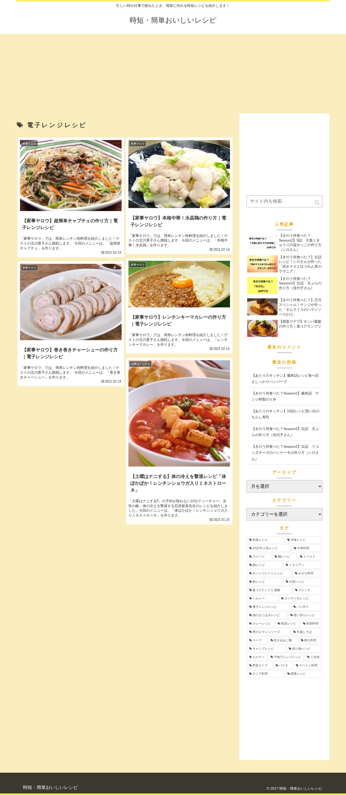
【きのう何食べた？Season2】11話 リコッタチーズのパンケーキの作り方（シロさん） (285, 452)
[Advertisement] (173, 71)
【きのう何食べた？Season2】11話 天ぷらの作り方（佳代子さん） (285, 432)
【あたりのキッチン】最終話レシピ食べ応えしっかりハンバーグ (285, 378)
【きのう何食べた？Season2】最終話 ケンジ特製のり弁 (285, 396)
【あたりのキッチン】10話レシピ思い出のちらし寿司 (285, 414)
